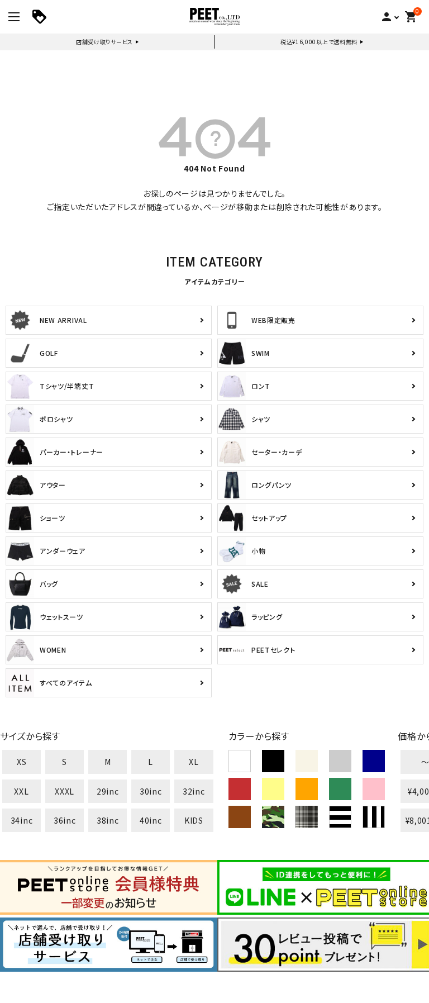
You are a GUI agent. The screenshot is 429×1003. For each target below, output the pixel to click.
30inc (151, 791)
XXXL (64, 791)
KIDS (193, 820)
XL (193, 761)
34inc (22, 820)
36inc (65, 820)
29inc (108, 791)
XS (21, 761)
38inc (108, 820)
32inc (194, 791)
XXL (21, 791)
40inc (151, 820)
